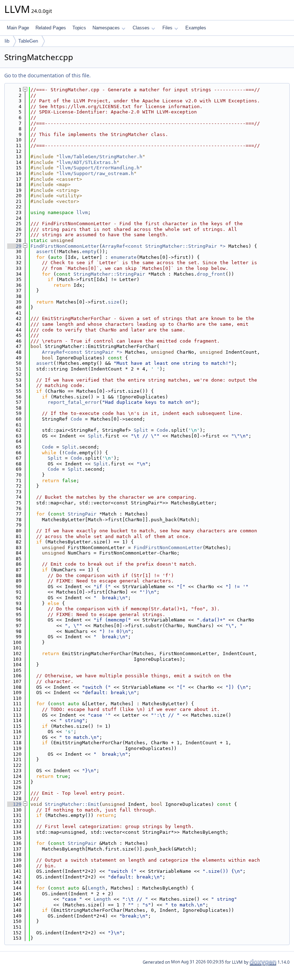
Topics (79, 27)
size (113, 302)
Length (96, 888)
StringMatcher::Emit (72, 804)
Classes (141, 27)
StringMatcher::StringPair (109, 274)
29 (14, 246)
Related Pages (50, 27)
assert (44, 251)
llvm (82, 212)
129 (14, 804)
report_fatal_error (73, 402)
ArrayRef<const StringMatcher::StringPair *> (164, 246)
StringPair (82, 514)
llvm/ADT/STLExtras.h (88, 162)
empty (89, 251)
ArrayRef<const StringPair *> (82, 352)
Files (167, 27)
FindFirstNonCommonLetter (64, 246)
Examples (195, 27)
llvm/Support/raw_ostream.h (96, 173)
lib (7, 41)
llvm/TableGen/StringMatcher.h (100, 156)
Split (141, 430)
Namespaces (106, 27)
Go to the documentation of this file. (47, 75)
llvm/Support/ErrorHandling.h (99, 167)
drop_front (211, 274)
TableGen (28, 41)
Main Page (18, 27)
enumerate (124, 257)
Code (76, 419)
